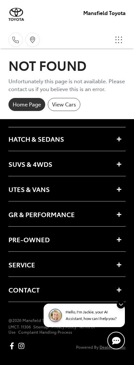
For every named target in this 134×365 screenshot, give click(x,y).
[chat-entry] (116, 340)
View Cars (64, 104)
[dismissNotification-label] (121, 304)
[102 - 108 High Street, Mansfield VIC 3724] (32, 40)
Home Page (27, 104)
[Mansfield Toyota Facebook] (13, 345)
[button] (118, 39)
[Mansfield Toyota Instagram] (22, 345)
